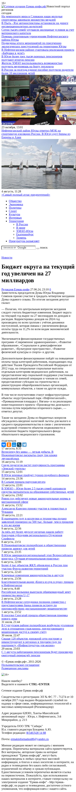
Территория (16, 221)
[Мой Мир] (14, 444)
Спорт (13, 211)
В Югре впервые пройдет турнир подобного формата (35, 475)
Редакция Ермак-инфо (15, 289)
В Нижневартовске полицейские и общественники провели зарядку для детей (33, 547)
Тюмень (21, 237)
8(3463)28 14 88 (36, 732)
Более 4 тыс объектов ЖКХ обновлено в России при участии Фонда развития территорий (34, 567)
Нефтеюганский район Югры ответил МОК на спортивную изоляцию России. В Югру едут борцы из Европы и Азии (35, 134)
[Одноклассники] (9, 444)
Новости (6, 257)
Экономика (16, 204)
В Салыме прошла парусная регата (23, 481)
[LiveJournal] (19, 444)
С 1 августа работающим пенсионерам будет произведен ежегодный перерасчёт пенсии (37, 653)
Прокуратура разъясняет (24, 241)
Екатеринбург (25, 234)
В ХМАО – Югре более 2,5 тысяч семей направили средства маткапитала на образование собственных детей (37, 490)
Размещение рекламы (14, 668)
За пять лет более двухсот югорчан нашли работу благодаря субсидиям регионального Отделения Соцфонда (32, 535)
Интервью (15, 217)
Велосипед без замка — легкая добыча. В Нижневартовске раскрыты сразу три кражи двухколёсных (29, 455)
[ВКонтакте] (3, 444)
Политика (15, 207)
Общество (15, 201)
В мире (20, 227)
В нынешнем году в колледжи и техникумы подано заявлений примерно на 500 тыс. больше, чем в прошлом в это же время (37, 522)
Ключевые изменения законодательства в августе (32, 575)
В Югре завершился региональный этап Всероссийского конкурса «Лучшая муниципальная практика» (37, 557)
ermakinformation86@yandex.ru (30, 739)
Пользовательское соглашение (20, 665)
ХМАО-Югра (24, 231)
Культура (14, 214)
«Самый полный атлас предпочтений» (25, 194)
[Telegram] (24, 444)
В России (22, 224)
